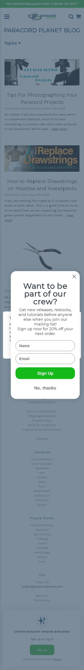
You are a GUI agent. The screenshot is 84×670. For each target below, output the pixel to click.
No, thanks (45, 388)
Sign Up (45, 373)
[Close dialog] (74, 277)
